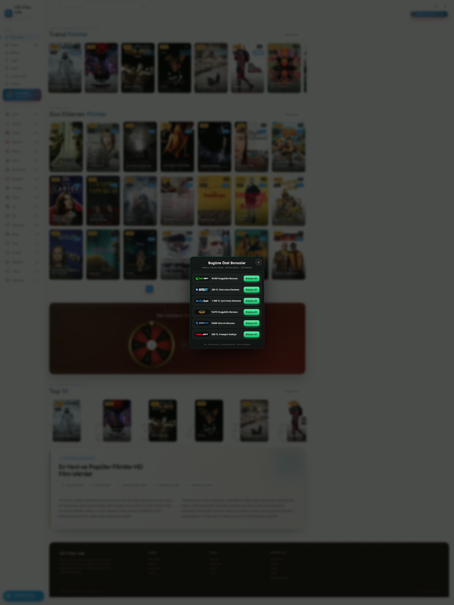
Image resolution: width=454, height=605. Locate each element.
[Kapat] (259, 262)
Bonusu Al (251, 278)
